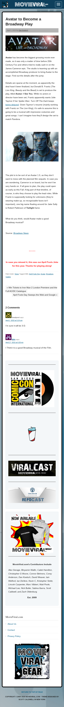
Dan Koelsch (23, 30)
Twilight (8, 277)
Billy (13, 339)
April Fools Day (34, 274)
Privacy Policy (14, 636)
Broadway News (21, 233)
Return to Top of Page (32, 692)
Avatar (43, 274)
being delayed (12, 104)
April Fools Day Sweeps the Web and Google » (35, 295)
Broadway (49, 274)
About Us (12, 624)
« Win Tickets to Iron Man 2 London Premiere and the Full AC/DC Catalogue (31, 289)
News (17, 274)
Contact (11, 630)
